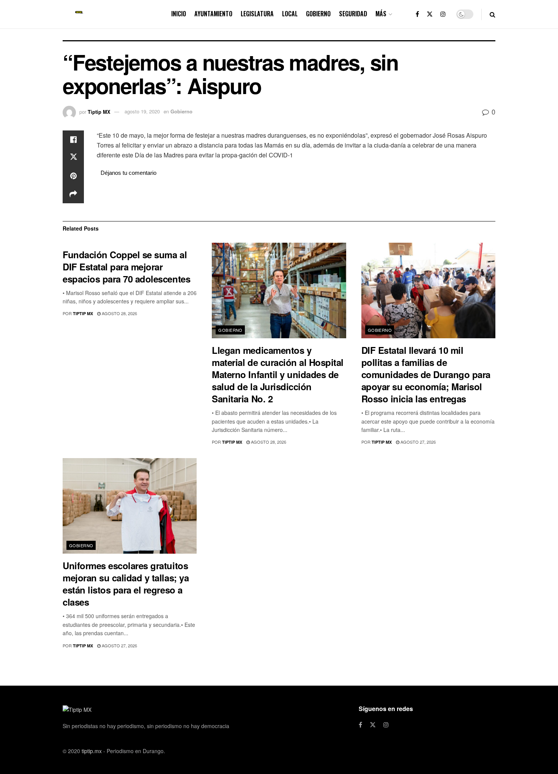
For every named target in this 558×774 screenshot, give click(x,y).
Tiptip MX (99, 111)
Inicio (178, 13)
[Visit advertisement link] (296, 199)
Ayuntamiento (213, 13)
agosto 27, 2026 (417, 442)
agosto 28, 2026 (119, 313)
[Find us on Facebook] (417, 14)
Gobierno (318, 13)
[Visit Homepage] (79, 14)
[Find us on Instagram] (443, 14)
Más (380, 13)
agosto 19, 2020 (142, 111)
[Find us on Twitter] (430, 14)
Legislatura (257, 13)
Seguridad (353, 13)
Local (290, 13)
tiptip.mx (92, 751)
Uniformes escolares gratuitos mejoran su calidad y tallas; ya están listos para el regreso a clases (126, 583)
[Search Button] (492, 14)
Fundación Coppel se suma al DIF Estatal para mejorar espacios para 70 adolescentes (126, 266)
